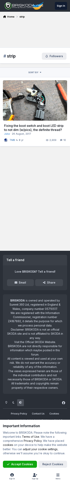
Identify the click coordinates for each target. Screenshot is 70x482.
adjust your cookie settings (40, 449)
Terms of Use (30, 436)
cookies (8, 444)
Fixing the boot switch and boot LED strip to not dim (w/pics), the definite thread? (34, 128)
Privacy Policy (19, 413)
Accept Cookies (22, 464)
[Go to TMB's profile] (6, 140)
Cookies (54, 413)
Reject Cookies (52, 464)
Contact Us (38, 413)
